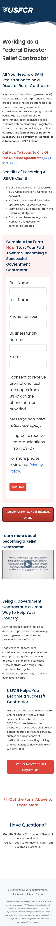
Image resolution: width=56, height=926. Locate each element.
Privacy (31, 894)
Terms (39, 894)
